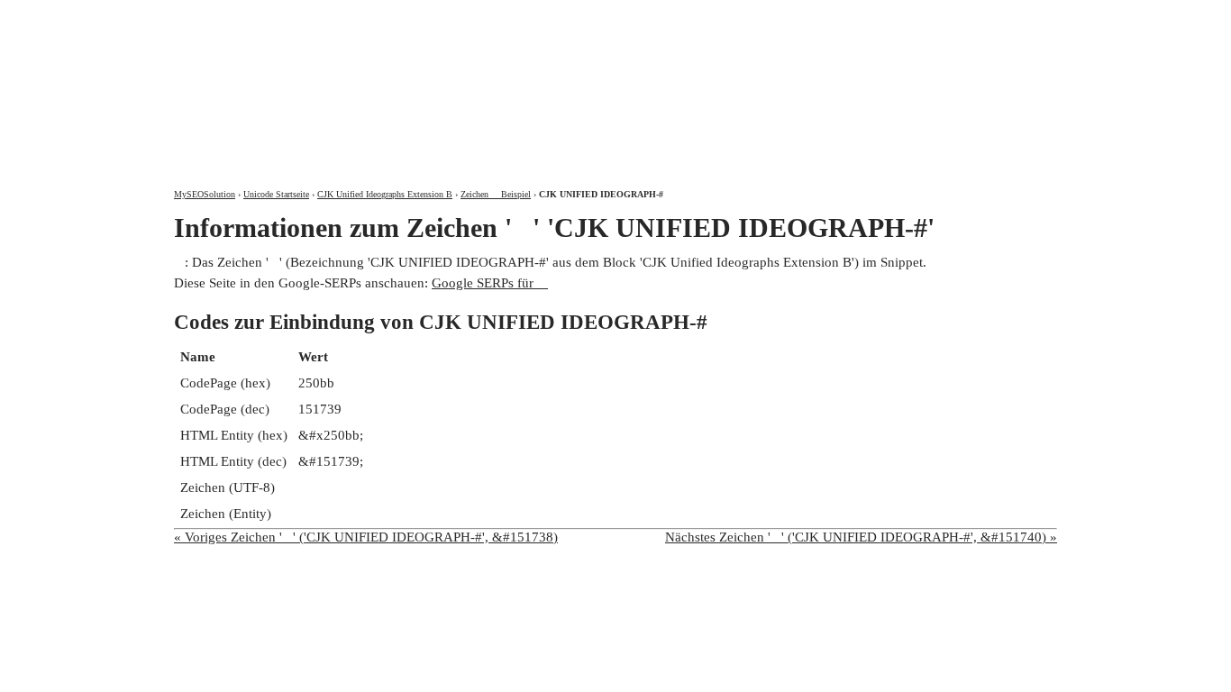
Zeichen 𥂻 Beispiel (495, 194)
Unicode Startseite (276, 194)
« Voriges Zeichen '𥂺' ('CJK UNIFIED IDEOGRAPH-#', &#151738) (366, 537)
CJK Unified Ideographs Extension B (384, 194)
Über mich (819, 16)
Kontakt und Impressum (961, 16)
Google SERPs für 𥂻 (490, 283)
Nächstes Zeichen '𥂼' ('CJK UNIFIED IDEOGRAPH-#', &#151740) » (861, 537)
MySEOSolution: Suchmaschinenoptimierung (385, 81)
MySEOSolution (204, 194)
